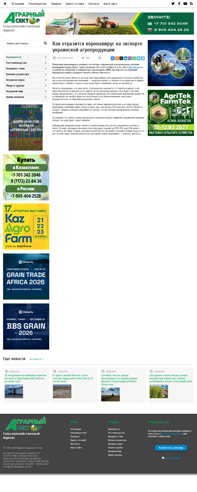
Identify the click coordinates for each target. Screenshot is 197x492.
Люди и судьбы (15, 85)
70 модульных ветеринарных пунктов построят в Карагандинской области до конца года (25, 378)
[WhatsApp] (134, 58)
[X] (121, 58)
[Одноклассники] (117, 58)
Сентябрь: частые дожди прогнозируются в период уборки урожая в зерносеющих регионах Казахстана (119, 380)
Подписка (56, 3)
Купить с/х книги (75, 3)
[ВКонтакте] (113, 58)
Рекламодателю (37, 3)
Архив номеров (15, 97)
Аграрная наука (15, 80)
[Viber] (130, 58)
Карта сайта (110, 3)
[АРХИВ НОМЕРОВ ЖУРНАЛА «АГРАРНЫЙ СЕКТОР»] (26, 149)
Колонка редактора (17, 74)
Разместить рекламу (171, 447)
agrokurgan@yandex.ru (171, 433)
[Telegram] (143, 58)
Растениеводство (16, 62)
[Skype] (138, 58)
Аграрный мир (14, 91)
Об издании (18, 3)
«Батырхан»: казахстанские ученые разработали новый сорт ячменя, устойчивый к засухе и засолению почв (171, 378)
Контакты (94, 3)
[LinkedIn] (125, 58)
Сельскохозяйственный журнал (21, 436)
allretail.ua (134, 67)
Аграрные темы (15, 68)
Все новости (35, 359)
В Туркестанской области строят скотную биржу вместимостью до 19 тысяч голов (73, 378)
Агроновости (13, 57)
